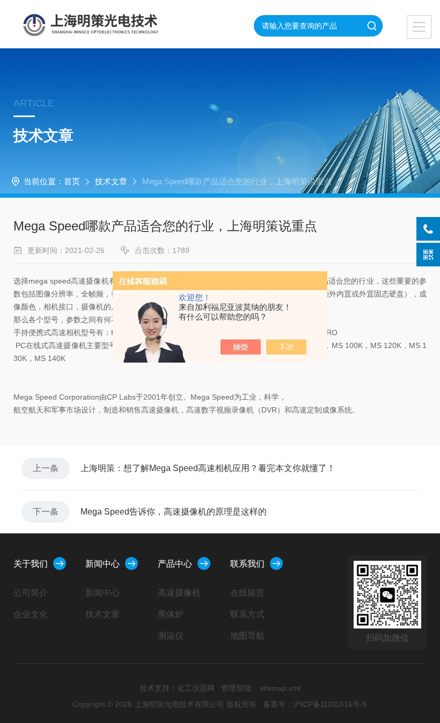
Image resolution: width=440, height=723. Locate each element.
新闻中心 (102, 563)
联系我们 (247, 563)
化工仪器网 (196, 688)
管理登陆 (236, 688)
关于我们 (30, 563)
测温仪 (171, 635)
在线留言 (247, 592)
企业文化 (30, 614)
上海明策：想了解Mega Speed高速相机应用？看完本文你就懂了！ (207, 468)
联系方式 (247, 614)
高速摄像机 (179, 592)
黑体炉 (171, 614)
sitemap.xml (280, 688)
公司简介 (30, 592)
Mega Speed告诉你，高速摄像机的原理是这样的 (173, 511)
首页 (72, 181)
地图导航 (247, 635)
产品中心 (175, 563)
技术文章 (111, 181)
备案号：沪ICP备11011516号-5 (315, 704)
